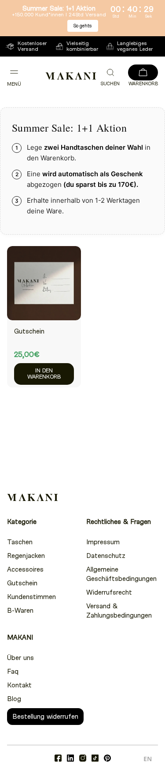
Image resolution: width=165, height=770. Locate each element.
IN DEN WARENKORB (44, 373)
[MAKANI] (70, 76)
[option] (147, 760)
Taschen (20, 542)
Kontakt (19, 685)
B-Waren (20, 610)
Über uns (20, 658)
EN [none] (147, 759)
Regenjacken (26, 556)
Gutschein (29, 331)
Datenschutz (105, 556)
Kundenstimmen (31, 597)
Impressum (103, 542)
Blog (14, 699)
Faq (12, 671)
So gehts (82, 26)
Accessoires (25, 569)
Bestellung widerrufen (45, 717)
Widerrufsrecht (109, 592)
